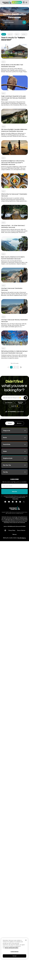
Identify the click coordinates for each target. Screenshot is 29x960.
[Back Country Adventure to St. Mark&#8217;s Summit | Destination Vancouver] (14, 243)
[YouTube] (9, 502)
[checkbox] (1, 496)
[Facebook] (5, 502)
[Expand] (25, 431)
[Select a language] (5, 530)
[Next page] (21, 367)
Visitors (10, 423)
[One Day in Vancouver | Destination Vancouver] (14, 275)
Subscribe (14, 491)
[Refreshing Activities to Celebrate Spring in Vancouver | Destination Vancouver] (14, 338)
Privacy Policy (15, 498)
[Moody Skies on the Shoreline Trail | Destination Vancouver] (14, 51)
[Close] (26, 940)
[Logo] (6, 2)
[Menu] (26, 2)
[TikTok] (13, 502)
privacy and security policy (11, 947)
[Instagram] (20, 502)
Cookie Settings (14, 951)
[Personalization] (23, 2)
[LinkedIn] (16, 502)
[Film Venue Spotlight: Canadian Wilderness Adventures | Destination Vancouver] (14, 116)
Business (19, 423)
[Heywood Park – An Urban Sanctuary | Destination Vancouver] (14, 212)
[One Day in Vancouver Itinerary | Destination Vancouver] (14, 306)
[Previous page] (8, 367)
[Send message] (25, 398)
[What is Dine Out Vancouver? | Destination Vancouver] (14, 180)
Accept (14, 955)
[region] (14, 948)
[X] (24, 502)
